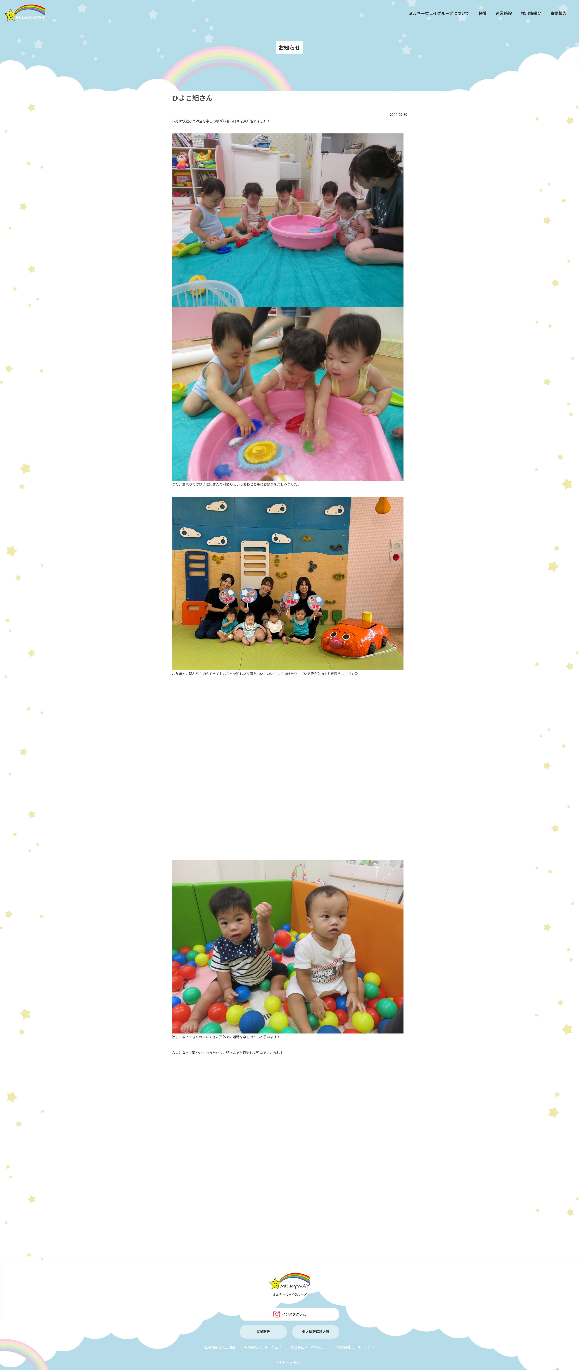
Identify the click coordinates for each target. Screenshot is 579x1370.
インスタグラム (294, 1314)
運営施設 (504, 13)
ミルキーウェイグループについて (439, 13)
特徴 (482, 13)
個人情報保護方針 (315, 1331)
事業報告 (558, 13)
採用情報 (529, 13)
